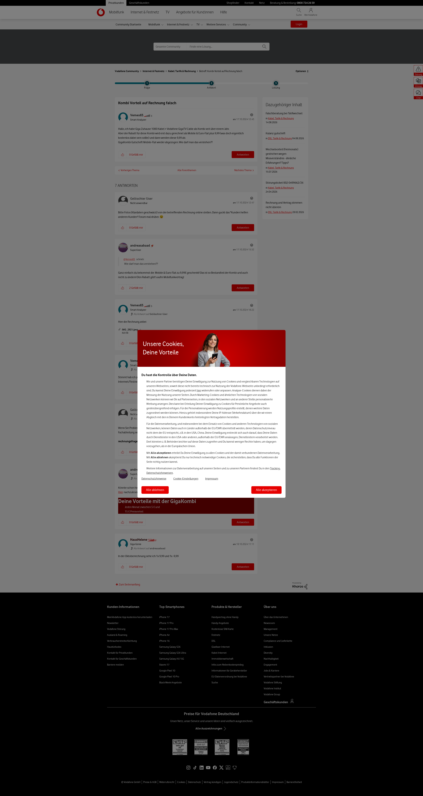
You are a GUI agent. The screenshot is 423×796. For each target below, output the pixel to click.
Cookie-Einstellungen (185, 478)
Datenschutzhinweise (153, 478)
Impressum (211, 478)
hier (199, 390)
